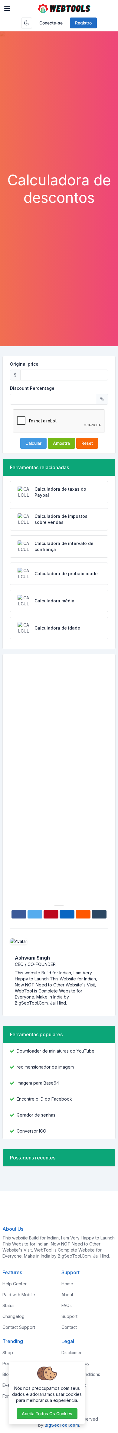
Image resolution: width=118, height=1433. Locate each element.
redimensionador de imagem (45, 1066)
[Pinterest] (51, 914)
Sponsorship (74, 1385)
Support (69, 1316)
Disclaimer (71, 1352)
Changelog (13, 1316)
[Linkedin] (67, 914)
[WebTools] (64, 8)
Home (67, 1283)
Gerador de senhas (36, 1114)
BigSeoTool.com (61, 1425)
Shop (7, 1352)
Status (8, 1305)
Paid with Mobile (18, 1294)
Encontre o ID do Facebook (44, 1098)
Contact (69, 1327)
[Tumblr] (99, 914)
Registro (83, 22)
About (67, 1294)
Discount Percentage (32, 388)
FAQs (66, 1305)
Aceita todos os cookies (47, 1413)
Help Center (14, 1283)
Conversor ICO (31, 1130)
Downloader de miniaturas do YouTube (55, 1050)
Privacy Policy (75, 1363)
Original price (24, 364)
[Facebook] (18, 914)
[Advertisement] (59, 109)
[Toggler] (7, 8)
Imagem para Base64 (38, 1082)
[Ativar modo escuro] (26, 23)
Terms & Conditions (80, 1374)
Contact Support (18, 1327)
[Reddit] (83, 914)
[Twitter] (35, 914)
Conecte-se (51, 22)
